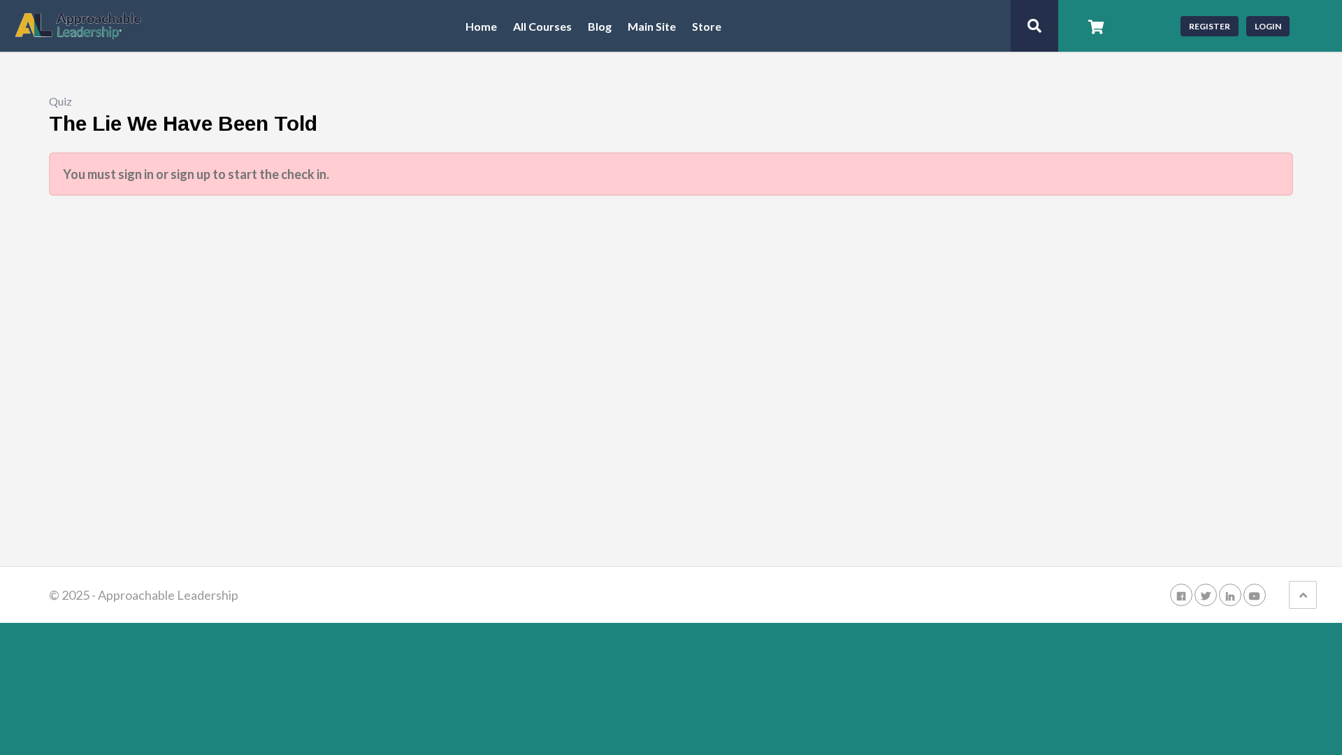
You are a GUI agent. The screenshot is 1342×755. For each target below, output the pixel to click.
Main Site (652, 27)
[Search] (1034, 26)
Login (1268, 26)
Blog (600, 27)
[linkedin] (1230, 595)
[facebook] (1181, 595)
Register (1209, 26)
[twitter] (1206, 595)
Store (706, 27)
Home (481, 27)
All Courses (542, 27)
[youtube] (1254, 595)
